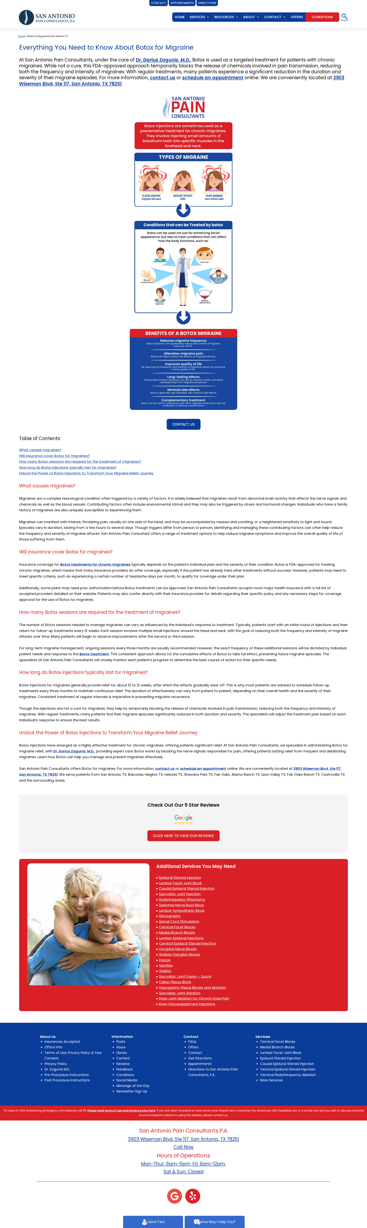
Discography (170, 916)
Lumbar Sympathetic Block (182, 910)
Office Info (53, 1047)
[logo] (47, 17)
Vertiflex (166, 965)
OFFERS (297, 17)
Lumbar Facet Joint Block (180, 883)
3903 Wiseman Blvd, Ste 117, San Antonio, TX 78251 (183, 1139)
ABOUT (249, 17)
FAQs (192, 1041)
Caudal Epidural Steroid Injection (186, 888)
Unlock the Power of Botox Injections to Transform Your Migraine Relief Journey (86, 473)
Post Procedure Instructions (67, 1080)
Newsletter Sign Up (131, 1091)
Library (121, 1052)
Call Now (184, 1147)
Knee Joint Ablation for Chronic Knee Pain (194, 998)
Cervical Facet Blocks (177, 927)
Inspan (165, 960)
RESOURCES (224, 17)
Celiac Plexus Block (175, 982)
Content (123, 1058)
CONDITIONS (322, 17)
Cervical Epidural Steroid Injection (187, 943)
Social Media (126, 1080)
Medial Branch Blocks (177, 932)
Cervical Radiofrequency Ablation (288, 1075)
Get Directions (200, 1058)
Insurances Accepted (62, 1041)
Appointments (200, 1064)
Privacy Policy (56, 1064)
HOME (180, 17)
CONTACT (272, 17)
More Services (271, 1080)
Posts (120, 1041)
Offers (193, 1047)
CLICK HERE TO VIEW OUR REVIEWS (183, 836)
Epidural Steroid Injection (180, 877)
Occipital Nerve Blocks (178, 949)
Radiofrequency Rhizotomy (182, 899)
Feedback (124, 1069)
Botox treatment (94, 654)
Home (21, 36)
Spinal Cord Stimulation (179, 921)
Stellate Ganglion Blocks (179, 954)
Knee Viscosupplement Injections (187, 1004)
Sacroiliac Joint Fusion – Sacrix (185, 976)
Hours (121, 1047)
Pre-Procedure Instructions (67, 1075)
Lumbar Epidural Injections (181, 938)
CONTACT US (183, 424)
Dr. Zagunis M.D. (57, 1069)
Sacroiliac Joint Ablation (179, 993)
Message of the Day (133, 1085)
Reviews (123, 1064)
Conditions (125, 1075)
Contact (195, 1052)
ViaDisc (165, 971)
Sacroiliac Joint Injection (180, 894)
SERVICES (197, 17)
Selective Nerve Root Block (181, 905)
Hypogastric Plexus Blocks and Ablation (192, 987)
